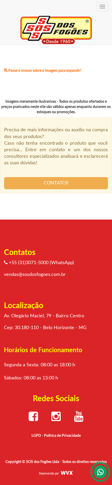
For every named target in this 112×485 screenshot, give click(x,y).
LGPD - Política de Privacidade (56, 436)
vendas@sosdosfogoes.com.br (35, 274)
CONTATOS (56, 183)
